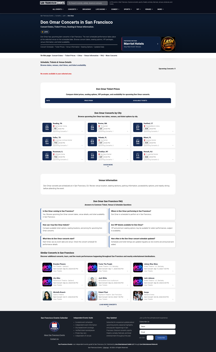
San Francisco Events (46, 16)
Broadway (87, 9)
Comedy (114, 9)
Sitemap (106, 347)
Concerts (72, 9)
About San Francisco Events (54, 335)
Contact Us (54, 339)
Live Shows (100, 9)
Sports (127, 9)
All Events (57, 9)
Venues (148, 9)
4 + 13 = (142, 338)
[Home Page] (52, 3)
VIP (137, 9)
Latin (64, 16)
